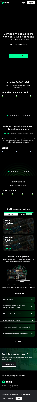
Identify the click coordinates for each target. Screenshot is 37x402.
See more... (18, 342)
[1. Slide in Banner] (10, 115)
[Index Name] (8, 104)
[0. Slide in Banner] (7, 115)
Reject (3, 398)
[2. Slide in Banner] (12, 115)
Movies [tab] (13, 133)
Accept (19, 398)
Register (31, 3)
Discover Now (9, 364)
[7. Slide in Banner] (23, 115)
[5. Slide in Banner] (18, 115)
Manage (10, 398)
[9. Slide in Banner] (27, 115)
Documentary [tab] (23, 133)
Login (23, 3)
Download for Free (19, 56)
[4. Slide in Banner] (16, 115)
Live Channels (18, 182)
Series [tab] (6, 133)
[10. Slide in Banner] (29, 115)
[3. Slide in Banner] (14, 115)
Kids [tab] (31, 133)
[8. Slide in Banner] (25, 115)
